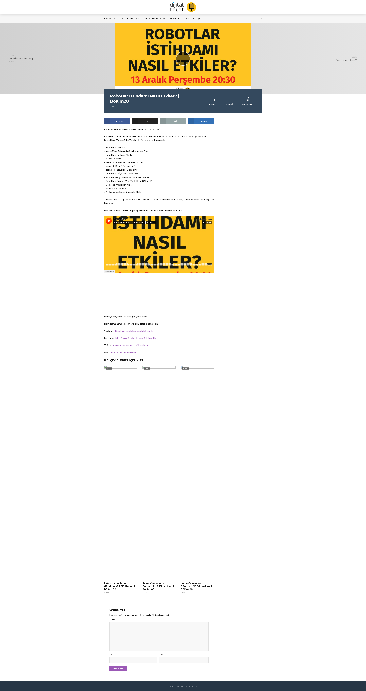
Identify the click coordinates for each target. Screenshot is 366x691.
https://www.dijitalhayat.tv (123, 352)
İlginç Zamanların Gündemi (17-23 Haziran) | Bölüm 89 (158, 586)
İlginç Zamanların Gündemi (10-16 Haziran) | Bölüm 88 (196, 586)
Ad (111, 654)
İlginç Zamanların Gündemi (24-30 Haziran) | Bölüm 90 (120, 586)
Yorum (112, 619)
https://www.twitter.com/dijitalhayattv (132, 345)
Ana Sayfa (109, 18)
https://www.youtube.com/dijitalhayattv (133, 330)
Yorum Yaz (214, 104)
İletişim (197, 18)
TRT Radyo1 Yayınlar (154, 18)
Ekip (187, 18)
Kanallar (175, 18)
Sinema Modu (248, 104)
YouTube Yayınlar (129, 18)
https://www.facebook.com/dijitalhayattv (135, 338)
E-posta (163, 654)
